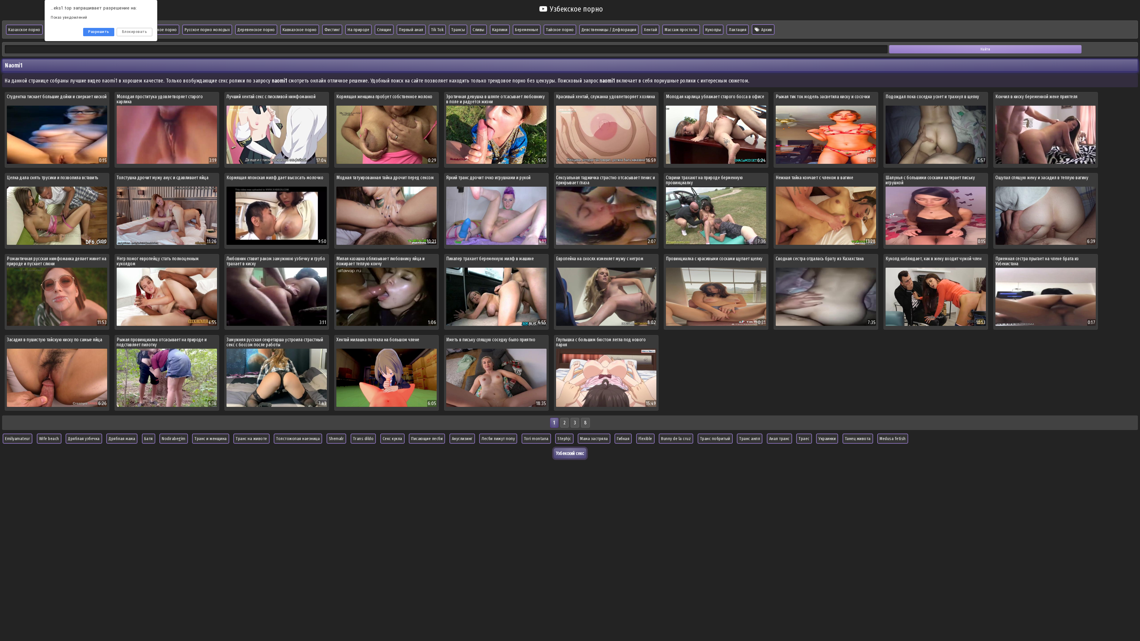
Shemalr (336, 438)
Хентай (650, 29)
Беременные (526, 29)
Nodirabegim (174, 438)
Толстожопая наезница (298, 438)
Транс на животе (251, 438)
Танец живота (858, 438)
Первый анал (411, 29)
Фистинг (332, 29)
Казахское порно (24, 29)
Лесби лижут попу (498, 438)
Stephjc (564, 438)
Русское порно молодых (207, 29)
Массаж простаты (681, 29)
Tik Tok (437, 29)
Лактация (737, 29)
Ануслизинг (462, 438)
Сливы (478, 29)
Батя (148, 438)
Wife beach (49, 438)
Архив (766, 29)
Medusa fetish (893, 438)
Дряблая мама (122, 438)
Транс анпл (749, 438)
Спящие (384, 29)
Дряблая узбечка (84, 438)
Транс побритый (715, 438)
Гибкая (623, 438)
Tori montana (536, 438)
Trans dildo (363, 438)
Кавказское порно (300, 29)
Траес (804, 438)
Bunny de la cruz (676, 438)
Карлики (500, 29)
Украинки (827, 438)
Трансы (458, 29)
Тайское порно (560, 29)
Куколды (713, 29)
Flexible (645, 438)
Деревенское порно (256, 29)
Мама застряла (594, 438)
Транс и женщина (210, 438)
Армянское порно (160, 29)
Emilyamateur (17, 438)
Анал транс (779, 438)
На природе (358, 29)
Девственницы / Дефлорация (609, 29)
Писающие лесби (427, 438)
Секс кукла (392, 438)
